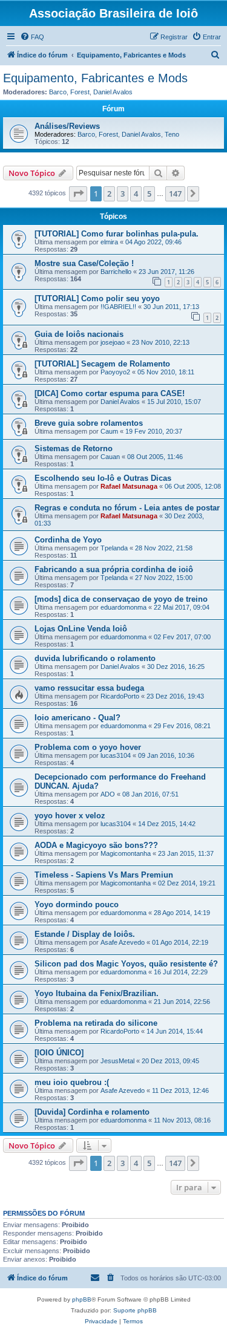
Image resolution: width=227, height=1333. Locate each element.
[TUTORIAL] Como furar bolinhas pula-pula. (117, 233)
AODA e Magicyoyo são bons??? (96, 845)
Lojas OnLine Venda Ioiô (81, 628)
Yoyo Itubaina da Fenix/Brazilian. (97, 993)
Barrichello (115, 271)
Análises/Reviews (67, 126)
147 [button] (175, 193)
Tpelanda (114, 548)
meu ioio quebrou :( (72, 1082)
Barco (58, 92)
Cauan (110, 456)
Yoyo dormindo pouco (77, 904)
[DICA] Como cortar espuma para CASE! (110, 393)
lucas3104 (115, 755)
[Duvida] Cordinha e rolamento (92, 1111)
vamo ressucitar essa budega (89, 688)
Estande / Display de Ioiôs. (85, 934)
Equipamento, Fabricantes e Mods (95, 78)
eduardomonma (123, 607)
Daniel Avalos (113, 92)
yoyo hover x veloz (70, 815)
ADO (107, 794)
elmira (109, 242)
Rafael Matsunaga (128, 486)
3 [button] (122, 193)
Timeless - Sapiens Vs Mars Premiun (104, 874)
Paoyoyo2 (115, 372)
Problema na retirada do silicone (96, 1023)
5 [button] (149, 193)
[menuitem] (32, 37)
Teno (172, 134)
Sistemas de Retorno (74, 448)
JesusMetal (117, 1060)
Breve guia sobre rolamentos (89, 423)
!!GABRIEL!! (118, 306)
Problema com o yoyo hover (88, 747)
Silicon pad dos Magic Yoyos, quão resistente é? (126, 963)
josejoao (112, 342)
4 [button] (136, 193)
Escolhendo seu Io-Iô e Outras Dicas (103, 478)
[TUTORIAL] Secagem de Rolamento (102, 363)
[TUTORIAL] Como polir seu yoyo (97, 298)
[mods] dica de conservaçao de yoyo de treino (121, 599)
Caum (109, 431)
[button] (78, 193)
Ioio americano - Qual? (77, 717)
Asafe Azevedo (122, 942)
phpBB (81, 1299)
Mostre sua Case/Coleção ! (84, 263)
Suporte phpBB (135, 1310)
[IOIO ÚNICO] (59, 1052)
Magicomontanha (125, 853)
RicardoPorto (119, 696)
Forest (80, 92)
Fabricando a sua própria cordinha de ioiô (114, 569)
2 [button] (109, 193)
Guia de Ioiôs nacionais (79, 334)
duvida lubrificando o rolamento (95, 658)
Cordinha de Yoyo (68, 539)
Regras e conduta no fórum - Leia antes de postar (127, 507)
